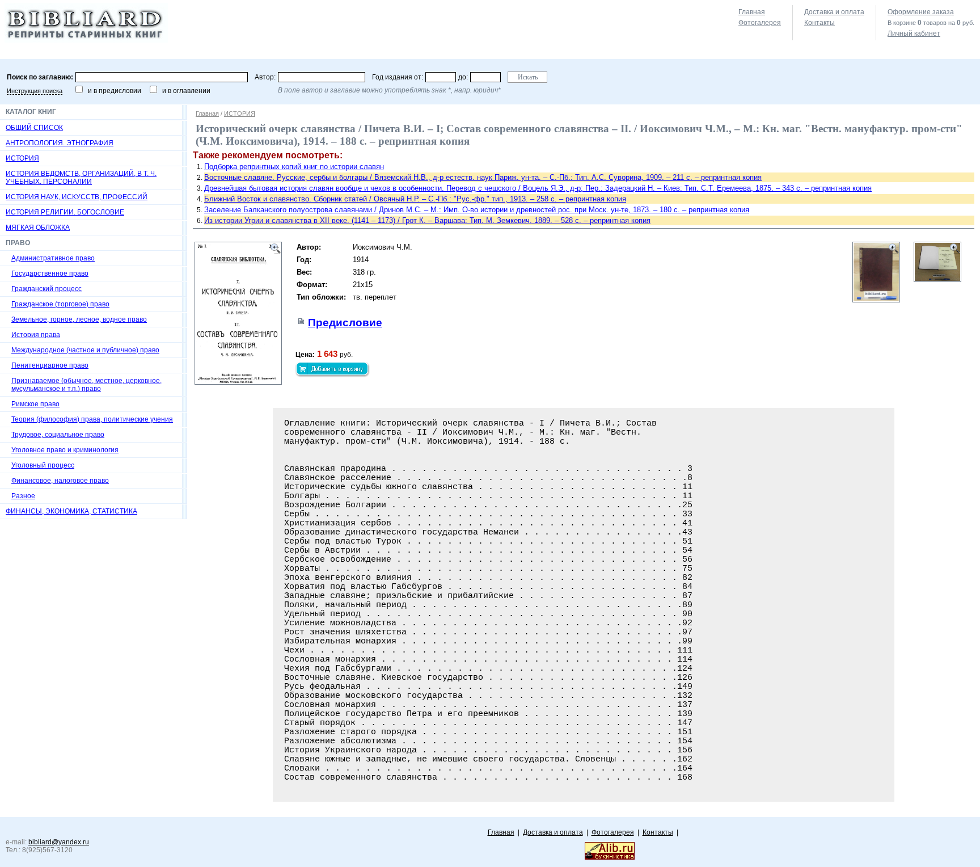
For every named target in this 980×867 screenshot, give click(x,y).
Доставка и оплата (834, 12)
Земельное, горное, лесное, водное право (79, 319)
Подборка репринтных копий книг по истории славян (294, 166)
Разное (23, 496)
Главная (751, 12)
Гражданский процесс (46, 289)
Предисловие (345, 323)
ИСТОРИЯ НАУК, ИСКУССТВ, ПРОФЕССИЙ (76, 197)
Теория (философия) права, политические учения (92, 419)
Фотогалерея (759, 23)
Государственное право (49, 273)
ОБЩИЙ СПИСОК (34, 128)
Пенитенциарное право (49, 365)
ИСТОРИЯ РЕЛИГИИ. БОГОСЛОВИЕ (65, 212)
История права (35, 335)
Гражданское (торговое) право (60, 304)
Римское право (35, 404)
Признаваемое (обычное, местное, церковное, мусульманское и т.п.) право (86, 385)
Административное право (53, 258)
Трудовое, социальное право (57, 435)
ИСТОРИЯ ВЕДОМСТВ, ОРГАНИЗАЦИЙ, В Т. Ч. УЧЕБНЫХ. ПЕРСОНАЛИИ (81, 178)
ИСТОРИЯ (22, 158)
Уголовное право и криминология (65, 450)
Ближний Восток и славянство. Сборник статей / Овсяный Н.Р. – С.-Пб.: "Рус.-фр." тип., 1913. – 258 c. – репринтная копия (415, 199)
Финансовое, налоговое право (60, 481)
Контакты (819, 23)
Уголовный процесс (42, 465)
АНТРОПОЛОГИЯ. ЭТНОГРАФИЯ (59, 143)
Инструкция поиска (34, 90)
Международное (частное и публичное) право (85, 350)
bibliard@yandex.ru (58, 842)
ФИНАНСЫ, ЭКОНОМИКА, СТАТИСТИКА (71, 511)
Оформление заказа (921, 12)
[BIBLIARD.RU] (86, 40)
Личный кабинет (914, 33)
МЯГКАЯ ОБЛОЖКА (38, 228)
